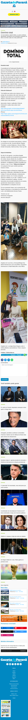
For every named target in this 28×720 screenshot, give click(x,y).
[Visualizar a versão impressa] (14, 11)
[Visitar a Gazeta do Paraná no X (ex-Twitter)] (13, 664)
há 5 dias (22, 610)
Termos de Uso (14, 685)
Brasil (14, 670)
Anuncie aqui (14, 14)
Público (14, 672)
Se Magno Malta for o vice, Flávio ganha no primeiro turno (12, 560)
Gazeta (17, 604)
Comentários (4, 362)
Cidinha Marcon (6, 41)
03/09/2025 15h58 (4, 43)
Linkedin (21, 631)
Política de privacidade (14, 683)
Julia (17, 591)
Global (14, 673)
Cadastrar (23, 650)
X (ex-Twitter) (8, 631)
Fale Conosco (14, 686)
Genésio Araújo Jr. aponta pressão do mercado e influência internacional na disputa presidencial (13, 461)
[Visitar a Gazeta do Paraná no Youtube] (10, 664)
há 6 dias (21, 591)
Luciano (17, 598)
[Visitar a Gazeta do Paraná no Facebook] (7, 664)
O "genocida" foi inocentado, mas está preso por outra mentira (13, 486)
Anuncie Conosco (14, 688)
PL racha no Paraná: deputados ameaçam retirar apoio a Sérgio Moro (13, 408)
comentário (5, 379)
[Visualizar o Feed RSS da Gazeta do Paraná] (21, 664)
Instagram (8, 635)
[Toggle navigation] (12, 11)
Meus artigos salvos (14, 695)
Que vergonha (4, 585)
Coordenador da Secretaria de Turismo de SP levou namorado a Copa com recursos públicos (13, 512)
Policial (14, 675)
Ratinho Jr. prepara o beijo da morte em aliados (13, 536)
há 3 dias (22, 604)
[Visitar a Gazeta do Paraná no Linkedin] (15, 664)
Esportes (14, 677)
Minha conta (14, 693)
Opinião (3, 30)
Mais (14, 678)
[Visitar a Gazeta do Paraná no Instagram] (18, 664)
